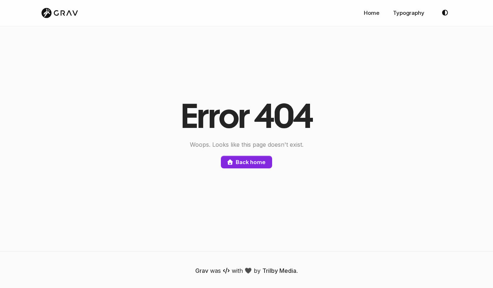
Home (371, 12)
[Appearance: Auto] (445, 13)
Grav (201, 270)
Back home (251, 162)
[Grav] (60, 13)
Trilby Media (279, 270)
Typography (408, 12)
